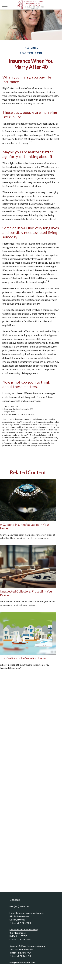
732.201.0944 (24, 939)
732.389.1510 (24, 956)
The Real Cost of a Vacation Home (23, 658)
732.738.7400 (24, 923)
